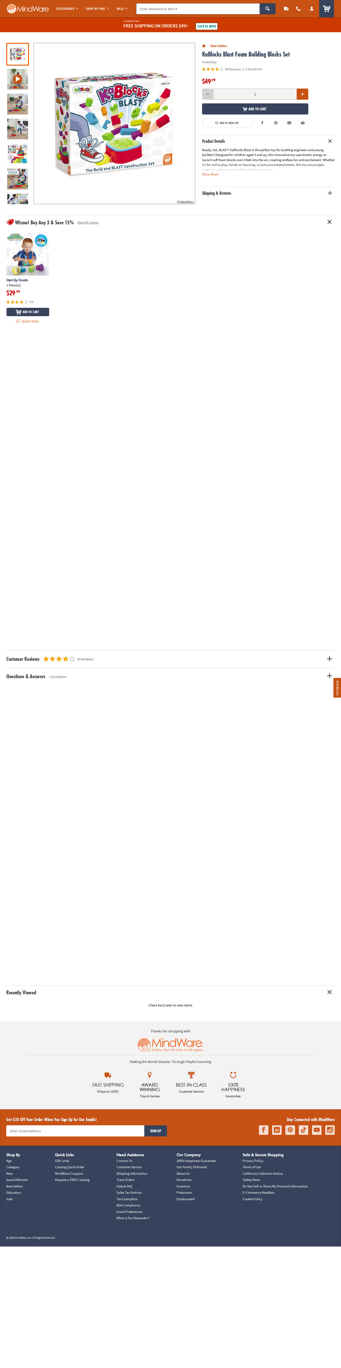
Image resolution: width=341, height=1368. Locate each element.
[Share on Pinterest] (275, 123)
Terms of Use (252, 1167)
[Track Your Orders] (286, 8)
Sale (9, 1199)
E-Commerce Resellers (259, 1192)
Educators (13, 1192)
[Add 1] (302, 94)
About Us (183, 1173)
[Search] (268, 8)
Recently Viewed (21, 992)
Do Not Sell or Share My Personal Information (275, 1186)
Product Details (213, 141)
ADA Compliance (128, 1205)
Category (12, 1167)
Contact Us (124, 1160)
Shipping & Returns (217, 193)
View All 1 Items (87, 222)
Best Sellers (14, 1186)
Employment (186, 1199)
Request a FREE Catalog (72, 1179)
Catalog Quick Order (69, 1167)
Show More (210, 174)
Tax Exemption (127, 1199)
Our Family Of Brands (192, 1167)
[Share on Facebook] (262, 123)
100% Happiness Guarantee (196, 1160)
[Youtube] (317, 1130)
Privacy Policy (253, 1160)
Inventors (183, 1186)
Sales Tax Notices (129, 1192)
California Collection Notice (263, 1173)
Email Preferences (129, 1211)
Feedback (337, 687)
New (9, 1173)
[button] (114, 123)
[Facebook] (263, 1130)
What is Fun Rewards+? (132, 1218)
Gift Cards (62, 1160)
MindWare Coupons (69, 1173)
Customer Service (129, 1167)
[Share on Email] (289, 123)
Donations (184, 1179)
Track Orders (125, 1179)
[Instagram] (330, 1130)
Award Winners (17, 1179)
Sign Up (155, 1131)
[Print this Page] (302, 123)
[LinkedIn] (277, 1130)
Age (9, 1160)
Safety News (251, 1179)
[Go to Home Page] (204, 46)
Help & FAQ (124, 1186)
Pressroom (184, 1192)
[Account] (311, 8)
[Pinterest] (290, 1130)
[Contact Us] (298, 8)
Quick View (30, 321)
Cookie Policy (252, 1199)
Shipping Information (131, 1173)
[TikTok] (303, 1130)
